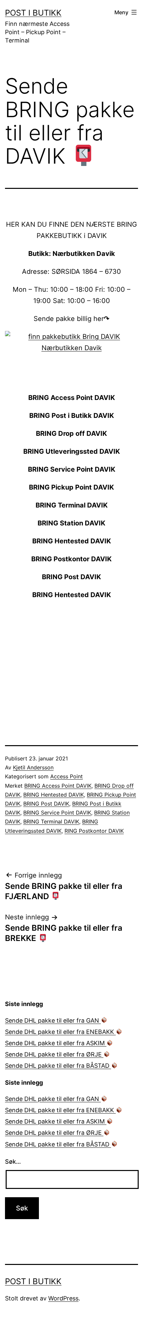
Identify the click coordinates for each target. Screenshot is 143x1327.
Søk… (13, 1161)
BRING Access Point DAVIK (57, 785)
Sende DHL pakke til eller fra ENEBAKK (60, 1031)
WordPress (63, 1298)
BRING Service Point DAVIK (57, 812)
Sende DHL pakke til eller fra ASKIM (55, 1043)
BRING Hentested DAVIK (53, 794)
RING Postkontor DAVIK (94, 830)
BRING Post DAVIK (46, 803)
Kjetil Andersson (33, 767)
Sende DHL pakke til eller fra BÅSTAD (58, 1065)
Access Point (66, 776)
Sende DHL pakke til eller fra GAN (53, 1020)
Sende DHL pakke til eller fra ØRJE (54, 1054)
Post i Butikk (33, 13)
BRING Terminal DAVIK (51, 821)
